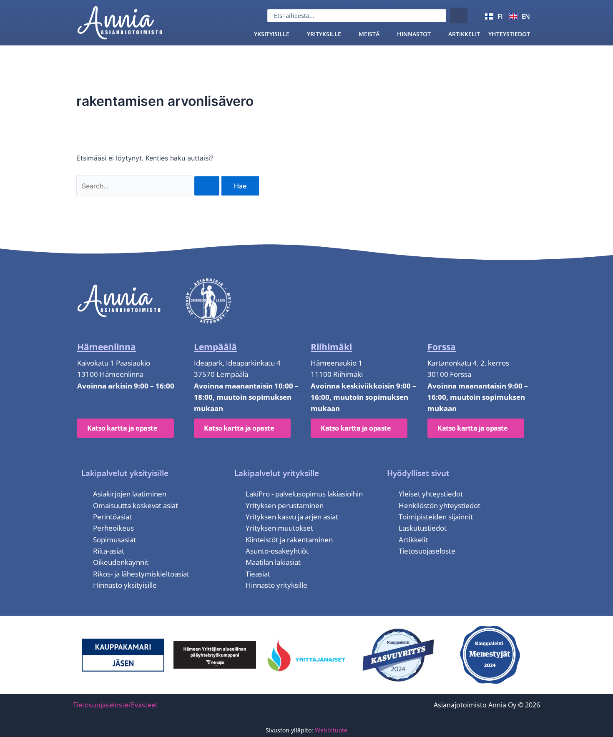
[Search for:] (148, 186)
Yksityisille (271, 34)
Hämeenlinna (106, 347)
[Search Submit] (206, 186)
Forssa (441, 347)
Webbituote (331, 730)
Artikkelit (464, 34)
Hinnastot (414, 34)
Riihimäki (331, 347)
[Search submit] (458, 15)
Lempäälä (215, 347)
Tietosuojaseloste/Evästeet (115, 704)
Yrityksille (324, 34)
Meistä (369, 34)
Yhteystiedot (509, 34)
